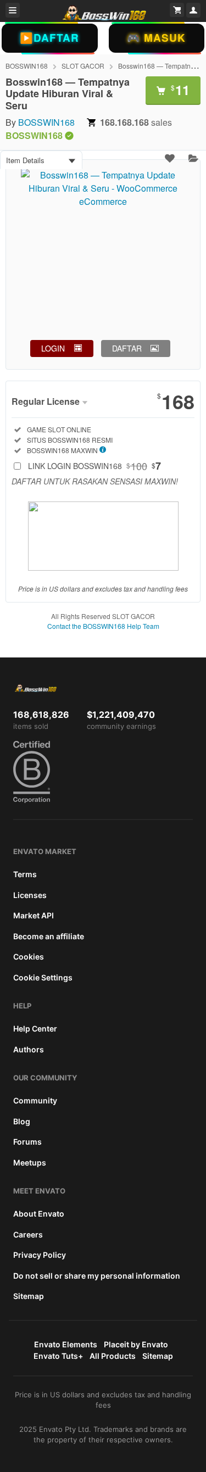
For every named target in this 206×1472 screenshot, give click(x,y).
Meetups (29, 1162)
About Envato (38, 1213)
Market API (33, 915)
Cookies (28, 956)
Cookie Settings (43, 977)
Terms (25, 874)
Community (35, 1100)
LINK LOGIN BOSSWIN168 (94, 466)
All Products (113, 1356)
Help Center (35, 1028)
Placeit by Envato (136, 1344)
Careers (28, 1234)
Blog (21, 1121)
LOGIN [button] (53, 348)
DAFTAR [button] (127, 348)
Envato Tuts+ (58, 1356)
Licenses (30, 895)
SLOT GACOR (83, 65)
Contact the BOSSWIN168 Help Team (103, 626)
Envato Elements (65, 1344)
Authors (28, 1049)
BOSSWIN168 (26, 65)
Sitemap (28, 1296)
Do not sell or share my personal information (96, 1275)
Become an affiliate (48, 936)
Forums (27, 1141)
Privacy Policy (39, 1254)
